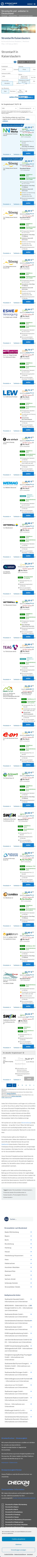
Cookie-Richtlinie (8, 1554)
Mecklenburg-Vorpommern (14, 1255)
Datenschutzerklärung (20, 1554)
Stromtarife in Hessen (12, 1517)
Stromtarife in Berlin (11, 1509)
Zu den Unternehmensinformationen (24, 1498)
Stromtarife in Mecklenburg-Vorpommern (18, 1519)
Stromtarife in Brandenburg (13, 1512)
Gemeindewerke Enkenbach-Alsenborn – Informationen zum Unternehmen (19, 1322)
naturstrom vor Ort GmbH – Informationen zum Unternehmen (16, 1386)
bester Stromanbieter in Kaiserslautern (20, 1190)
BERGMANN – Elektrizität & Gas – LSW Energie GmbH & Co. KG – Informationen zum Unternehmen (19, 1307)
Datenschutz (13, 1462)
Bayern (7, 1236)
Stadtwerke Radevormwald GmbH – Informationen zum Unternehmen (17, 1399)
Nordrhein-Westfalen (12, 1267)
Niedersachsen (10, 1263)
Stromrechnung (26, 1122)
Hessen (7, 1252)
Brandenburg (9, 1244)
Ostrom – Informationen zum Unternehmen (15, 1405)
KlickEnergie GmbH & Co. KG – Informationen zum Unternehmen (16, 1411)
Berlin (7, 1240)
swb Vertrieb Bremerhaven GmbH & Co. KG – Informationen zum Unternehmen (18, 1341)
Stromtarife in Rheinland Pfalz (14, 1527)
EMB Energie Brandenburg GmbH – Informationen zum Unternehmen (17, 1334)
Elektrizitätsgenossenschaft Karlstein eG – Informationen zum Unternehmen (18, 1380)
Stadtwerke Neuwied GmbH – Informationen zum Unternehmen (16, 1300)
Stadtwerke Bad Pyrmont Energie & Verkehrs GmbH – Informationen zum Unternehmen (17, 1365)
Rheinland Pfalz (13, 16)
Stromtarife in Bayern (12, 1507)
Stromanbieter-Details (12, 1287)
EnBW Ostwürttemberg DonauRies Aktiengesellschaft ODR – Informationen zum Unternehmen (18, 1348)
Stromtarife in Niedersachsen (14, 1522)
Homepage (4, 16)
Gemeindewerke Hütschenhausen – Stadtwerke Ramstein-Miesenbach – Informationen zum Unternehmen (17, 1419)
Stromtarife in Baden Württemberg (16, 1504)
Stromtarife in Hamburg (12, 1514)
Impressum (30, 1554)
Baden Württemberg (12, 1232)
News (7, 1259)
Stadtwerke (4, 1144)
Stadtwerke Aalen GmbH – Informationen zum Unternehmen (16, 1328)
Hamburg (8, 1248)
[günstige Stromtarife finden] (9, 4)
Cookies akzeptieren (18, 1539)
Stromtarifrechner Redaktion (12, 41)
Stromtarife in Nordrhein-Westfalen (16, 1524)
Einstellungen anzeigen (18, 1550)
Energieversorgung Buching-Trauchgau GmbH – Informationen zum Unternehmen (18, 1357)
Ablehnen (18, 1544)
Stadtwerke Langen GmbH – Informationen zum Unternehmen (16, 1392)
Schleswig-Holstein (11, 1283)
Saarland (8, 1275)
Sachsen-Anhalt (10, 1279)
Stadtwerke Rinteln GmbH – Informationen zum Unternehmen (16, 1315)
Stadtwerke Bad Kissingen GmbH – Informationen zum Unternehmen (16, 1373)
